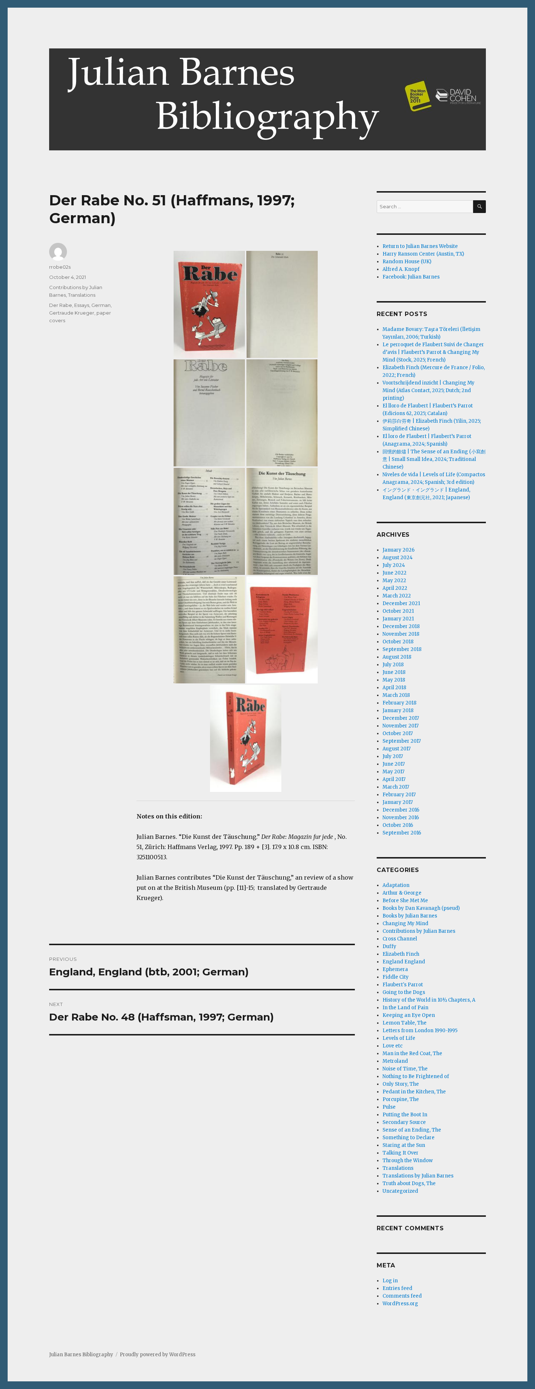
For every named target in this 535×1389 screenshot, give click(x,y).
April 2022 (395, 588)
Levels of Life (399, 1038)
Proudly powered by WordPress (157, 1354)
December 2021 (401, 603)
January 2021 (398, 619)
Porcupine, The (401, 1099)
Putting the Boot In (405, 1115)
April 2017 (394, 779)
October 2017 (398, 733)
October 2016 (398, 825)
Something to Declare (409, 1138)
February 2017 (399, 795)
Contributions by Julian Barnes (419, 931)
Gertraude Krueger (71, 313)
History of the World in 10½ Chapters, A (429, 1000)
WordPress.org (400, 1304)
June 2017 (394, 764)
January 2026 (399, 550)
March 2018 (396, 695)
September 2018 (402, 649)
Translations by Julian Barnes (418, 1176)
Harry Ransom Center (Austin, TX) (423, 254)
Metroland (395, 1061)
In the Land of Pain (405, 1008)
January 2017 (398, 802)
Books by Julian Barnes (410, 916)
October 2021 (398, 611)
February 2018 (399, 703)
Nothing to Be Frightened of (416, 1076)
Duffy (389, 946)
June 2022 (395, 573)
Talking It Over (401, 1153)
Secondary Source (404, 1122)
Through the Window (408, 1160)
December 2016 (401, 810)
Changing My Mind (405, 923)
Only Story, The (401, 1084)
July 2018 (393, 665)
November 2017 (401, 726)
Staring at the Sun (404, 1145)
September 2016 (402, 833)
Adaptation (396, 885)
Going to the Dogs (404, 992)
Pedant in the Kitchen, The (414, 1092)
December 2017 (401, 718)
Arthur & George (402, 893)
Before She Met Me (405, 900)
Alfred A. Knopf (401, 269)
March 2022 (397, 596)
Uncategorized (400, 1191)
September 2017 (402, 741)
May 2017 (393, 772)
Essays (81, 305)
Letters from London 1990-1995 (420, 1030)
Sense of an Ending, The (412, 1130)
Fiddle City (396, 977)
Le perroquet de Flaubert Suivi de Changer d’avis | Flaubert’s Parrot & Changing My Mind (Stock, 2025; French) (433, 352)
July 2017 (393, 756)
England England (404, 962)
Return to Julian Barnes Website (420, 246)
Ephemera (395, 969)
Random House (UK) (407, 262)
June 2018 (394, 672)
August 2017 (397, 749)
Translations (81, 295)
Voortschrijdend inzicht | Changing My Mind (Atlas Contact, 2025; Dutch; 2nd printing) (429, 390)
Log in (390, 1281)
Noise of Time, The (405, 1069)
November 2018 (401, 634)
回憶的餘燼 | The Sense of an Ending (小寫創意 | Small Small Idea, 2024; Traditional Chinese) (434, 459)
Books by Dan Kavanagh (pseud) (421, 908)
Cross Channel (400, 939)
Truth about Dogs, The (409, 1183)
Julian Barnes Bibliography (81, 1354)
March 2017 (396, 787)
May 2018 (394, 680)
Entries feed (397, 1288)
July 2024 (394, 565)
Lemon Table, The (405, 1023)
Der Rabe (60, 305)
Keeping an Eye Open (409, 1015)
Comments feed (402, 1296)
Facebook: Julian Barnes (411, 277)
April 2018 (394, 687)
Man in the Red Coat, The (412, 1053)
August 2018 (397, 657)
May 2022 (394, 580)
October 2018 (398, 642)
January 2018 (398, 710)
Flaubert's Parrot (403, 985)
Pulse (389, 1107)
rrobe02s (60, 267)
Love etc (393, 1046)
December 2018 (401, 626)
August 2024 (398, 558)
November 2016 (401, 817)
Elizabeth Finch (401, 954)
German (101, 305)
